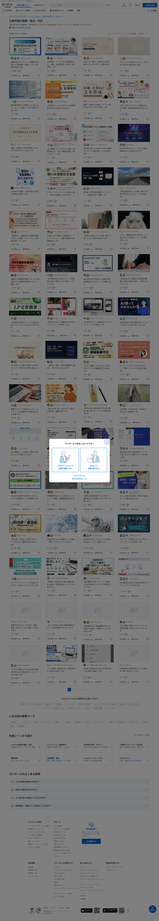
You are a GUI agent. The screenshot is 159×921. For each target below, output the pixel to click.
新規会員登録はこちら (79, 478)
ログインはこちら (79, 475)
